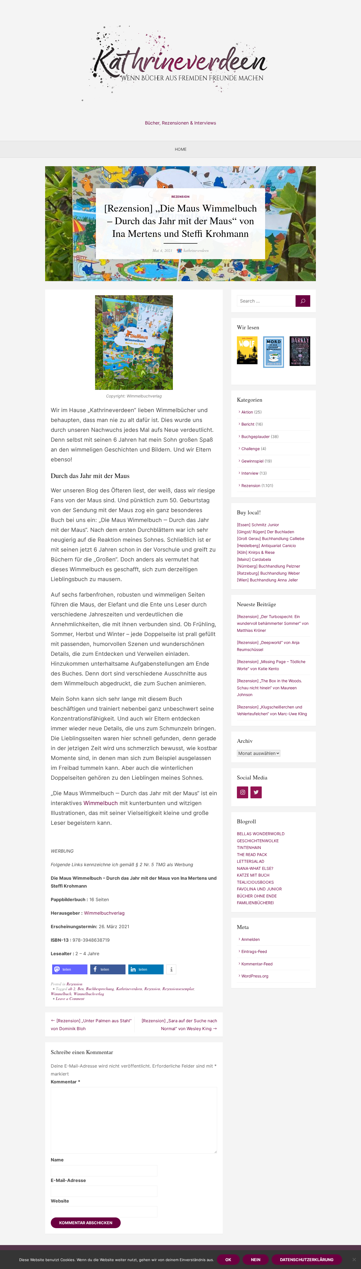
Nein (255, 1259)
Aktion (247, 412)
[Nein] (354, 1259)
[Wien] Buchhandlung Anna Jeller (267, 579)
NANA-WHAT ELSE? (255, 868)
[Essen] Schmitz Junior (258, 524)
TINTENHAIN (249, 847)
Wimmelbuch (100, 803)
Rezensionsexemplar (178, 988)
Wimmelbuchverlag (104, 913)
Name (57, 1160)
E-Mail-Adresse (68, 1180)
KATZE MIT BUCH (253, 875)
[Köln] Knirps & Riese (256, 552)
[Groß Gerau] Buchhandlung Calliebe (270, 538)
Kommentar (65, 1081)
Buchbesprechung (100, 988)
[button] (69, 969)
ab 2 (71, 988)
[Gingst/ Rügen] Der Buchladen (265, 531)
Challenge (250, 448)
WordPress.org (254, 976)
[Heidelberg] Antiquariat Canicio (266, 545)
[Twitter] (256, 792)
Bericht (247, 424)
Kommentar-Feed (257, 963)
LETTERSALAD (250, 861)
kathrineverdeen (196, 250)
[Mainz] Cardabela (254, 559)
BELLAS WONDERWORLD (261, 833)
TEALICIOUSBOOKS (255, 882)
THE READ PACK (252, 854)
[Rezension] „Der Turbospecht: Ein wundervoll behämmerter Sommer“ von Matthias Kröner (273, 623)
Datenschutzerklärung (307, 1259)
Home (180, 149)
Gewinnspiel (252, 461)
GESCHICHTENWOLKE (258, 840)
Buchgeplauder (255, 436)
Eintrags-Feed (254, 951)
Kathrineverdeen (129, 988)
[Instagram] (242, 792)
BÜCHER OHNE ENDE (257, 896)
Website (60, 1201)
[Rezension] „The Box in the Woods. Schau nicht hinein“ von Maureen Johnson (269, 687)
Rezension (180, 197)
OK (228, 1259)
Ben (81, 988)
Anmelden (250, 939)
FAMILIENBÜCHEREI (255, 902)
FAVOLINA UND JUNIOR (259, 888)
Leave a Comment (70, 998)
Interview (249, 473)
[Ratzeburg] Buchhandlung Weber (268, 573)
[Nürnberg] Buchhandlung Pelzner (268, 566)
